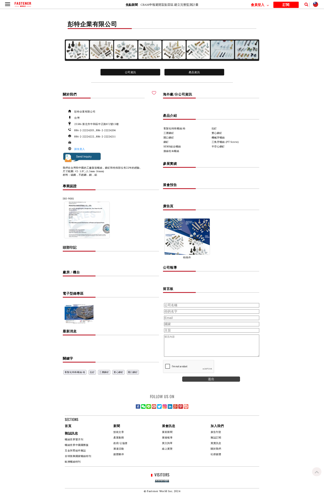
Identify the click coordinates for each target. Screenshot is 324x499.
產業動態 (118, 437)
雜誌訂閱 (216, 437)
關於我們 (216, 448)
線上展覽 (167, 448)
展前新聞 (167, 432)
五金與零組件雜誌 (75, 450)
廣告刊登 (216, 432)
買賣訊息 (216, 443)
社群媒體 (216, 454)
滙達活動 (118, 448)
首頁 (68, 426)
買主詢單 (167, 443)
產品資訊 (194, 72)
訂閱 (286, 5)
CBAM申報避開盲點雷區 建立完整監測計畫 (169, 5)
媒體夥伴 (118, 454)
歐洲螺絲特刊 (73, 461)
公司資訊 (130, 72)
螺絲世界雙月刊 (74, 439)
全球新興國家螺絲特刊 (78, 456)
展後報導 (167, 437)
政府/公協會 (120, 443)
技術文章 (118, 432)
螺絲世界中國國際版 (77, 445)
